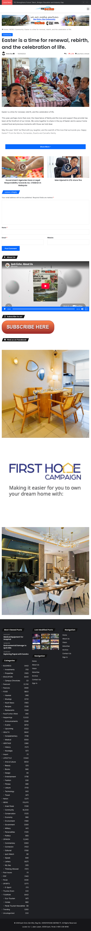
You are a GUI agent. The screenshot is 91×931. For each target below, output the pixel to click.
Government (10, 825)
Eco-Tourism (10, 898)
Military (8, 828)
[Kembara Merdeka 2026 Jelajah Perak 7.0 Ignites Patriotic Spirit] (55, 647)
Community (19, 29)
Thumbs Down (8, 891)
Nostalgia (8, 751)
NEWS (11, 29)
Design (7, 773)
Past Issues (7, 872)
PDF (4, 876)
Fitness (7, 784)
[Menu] (88, 9)
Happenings (7, 717)
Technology (9, 791)
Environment (10, 821)
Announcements (11, 721)
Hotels (7, 902)
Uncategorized (8, 913)
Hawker (8, 695)
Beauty (7, 765)
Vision (34, 668)
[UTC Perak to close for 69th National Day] (36, 641)
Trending (6, 909)
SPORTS (6, 884)
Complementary (11, 736)
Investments (9, 669)
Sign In (34, 683)
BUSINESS (7, 666)
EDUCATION (8, 677)
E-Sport (8, 887)
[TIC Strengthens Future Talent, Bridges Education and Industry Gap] (55, 641)
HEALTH (6, 732)
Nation (5, 799)
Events (7, 725)
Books (7, 769)
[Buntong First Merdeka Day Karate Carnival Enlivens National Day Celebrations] (36, 647)
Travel (7, 795)
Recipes (8, 706)
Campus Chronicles (12, 681)
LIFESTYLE (7, 758)
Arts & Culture (10, 762)
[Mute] (82, 309)
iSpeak (7, 858)
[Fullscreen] (86, 309)
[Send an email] (13, 54)
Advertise (35, 672)
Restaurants (9, 710)
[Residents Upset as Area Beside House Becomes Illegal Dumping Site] (45, 641)
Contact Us (36, 680)
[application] (45, 286)
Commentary (10, 843)
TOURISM (7, 895)
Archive (35, 676)
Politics (8, 836)
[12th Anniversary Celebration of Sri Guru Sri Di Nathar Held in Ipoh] (45, 636)
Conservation (10, 813)
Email (4, 238)
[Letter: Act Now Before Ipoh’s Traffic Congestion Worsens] (55, 636)
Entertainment (10, 777)
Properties (9, 673)
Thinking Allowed (11, 869)
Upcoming (9, 729)
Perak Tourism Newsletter (15, 906)
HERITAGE (7, 743)
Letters (7, 861)
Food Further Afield (10, 714)
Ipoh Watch (9, 854)
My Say (8, 865)
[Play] (5, 309)
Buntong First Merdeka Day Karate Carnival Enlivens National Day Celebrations (43, 2)
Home (5, 29)
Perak (5, 880)
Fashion (8, 780)
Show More (45, 147)
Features (6, 688)
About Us (35, 665)
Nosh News (9, 703)
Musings (8, 699)
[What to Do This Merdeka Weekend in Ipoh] (36, 636)
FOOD (5, 692)
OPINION (6, 839)
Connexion (9, 847)
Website (50, 238)
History (8, 747)
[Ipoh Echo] (45, 9)
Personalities (10, 832)
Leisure (8, 788)
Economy (8, 817)
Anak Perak (9, 806)
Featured (6, 684)
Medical (8, 740)
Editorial (8, 850)
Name (4, 227)
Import (5, 754)
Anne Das (9, 54)
